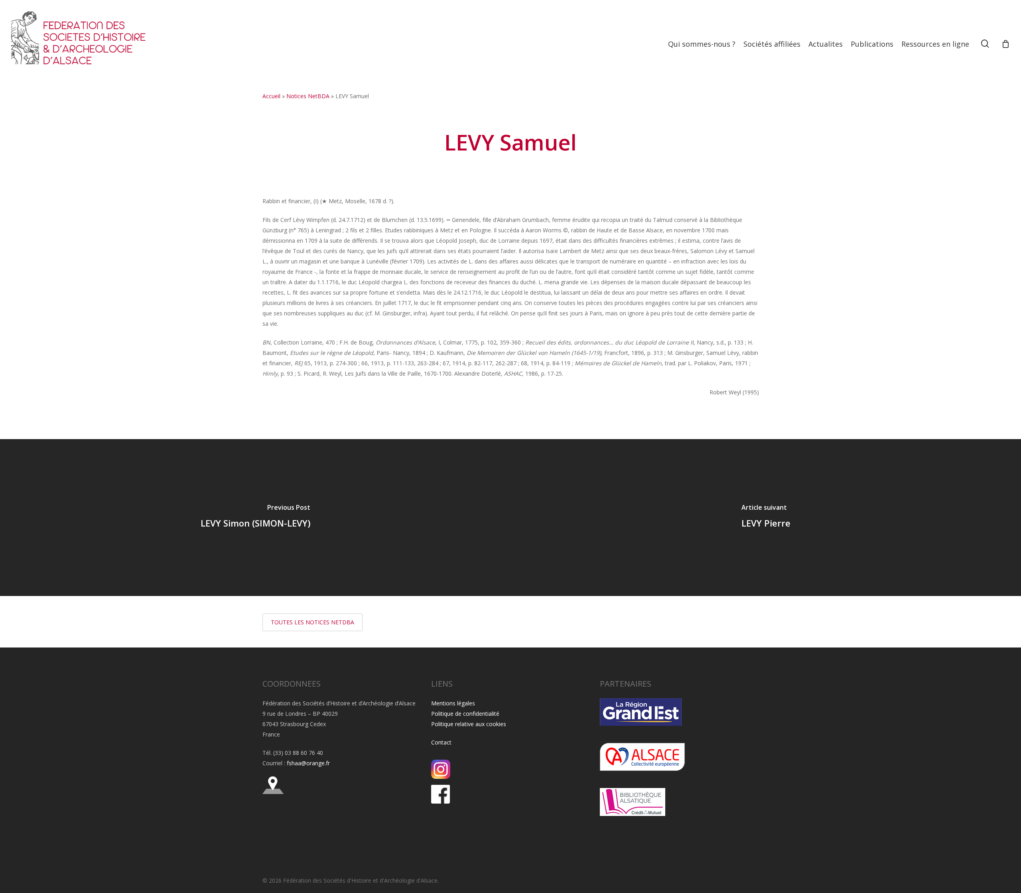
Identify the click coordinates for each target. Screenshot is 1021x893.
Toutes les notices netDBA (312, 622)
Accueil (271, 96)
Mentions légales (453, 703)
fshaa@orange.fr (308, 763)
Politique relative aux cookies (468, 724)
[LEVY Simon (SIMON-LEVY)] (255, 517)
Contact (441, 742)
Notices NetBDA (307, 96)
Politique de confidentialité (465, 713)
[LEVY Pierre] (765, 517)
